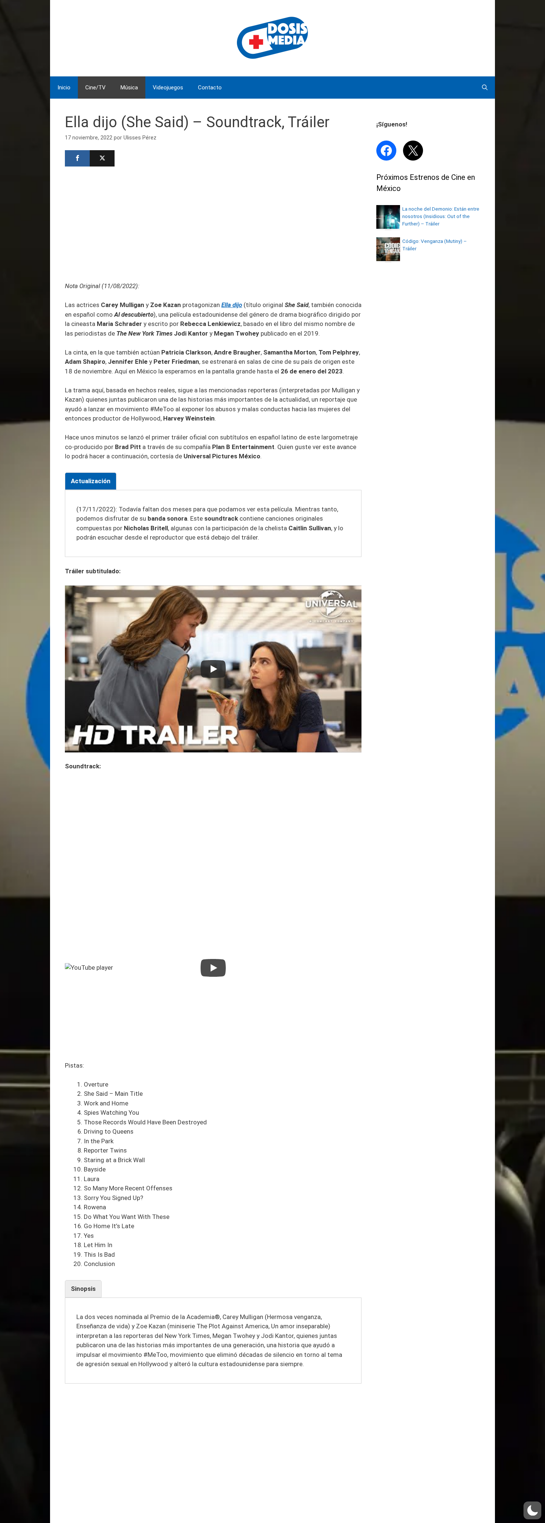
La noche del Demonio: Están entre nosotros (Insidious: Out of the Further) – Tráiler (440, 216)
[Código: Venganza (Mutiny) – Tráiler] (388, 259)
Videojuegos (168, 87)
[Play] (213, 669)
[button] (532, 1510)
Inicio (63, 87)
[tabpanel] (213, 523)
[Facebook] (77, 158)
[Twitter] (102, 158)
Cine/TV (95, 87)
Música (129, 87)
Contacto (210, 87)
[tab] (90, 481)
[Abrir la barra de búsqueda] (485, 87)
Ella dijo (231, 305)
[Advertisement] (213, 223)
